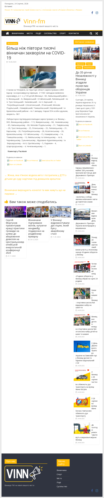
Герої (89, 64)
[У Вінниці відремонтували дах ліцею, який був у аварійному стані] (60, 207)
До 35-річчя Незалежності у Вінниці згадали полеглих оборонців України (86, 82)
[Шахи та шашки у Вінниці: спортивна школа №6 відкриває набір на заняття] (82, 289)
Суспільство (50, 33)
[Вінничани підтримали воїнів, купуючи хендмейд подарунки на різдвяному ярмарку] (38, 207)
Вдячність (80, 64)
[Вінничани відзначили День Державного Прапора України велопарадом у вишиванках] (82, 210)
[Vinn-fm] (7, 33)
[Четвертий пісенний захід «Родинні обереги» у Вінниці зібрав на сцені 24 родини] (82, 262)
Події (38, 33)
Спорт (63, 33)
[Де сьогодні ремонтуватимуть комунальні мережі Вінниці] (82, 424)
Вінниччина (18, 33)
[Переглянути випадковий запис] (96, 33)
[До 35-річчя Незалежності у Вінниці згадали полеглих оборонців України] (86, 47)
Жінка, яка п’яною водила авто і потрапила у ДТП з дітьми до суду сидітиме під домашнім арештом (35, 177)
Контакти (74, 33)
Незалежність (89, 68)
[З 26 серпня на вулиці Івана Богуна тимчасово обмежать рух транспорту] (82, 397)
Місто (30, 33)
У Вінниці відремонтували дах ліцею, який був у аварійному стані (60, 227)
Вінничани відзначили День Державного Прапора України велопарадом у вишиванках (42, 9)
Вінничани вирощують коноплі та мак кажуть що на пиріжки (35, 192)
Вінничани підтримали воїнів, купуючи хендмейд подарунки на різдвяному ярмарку (37, 228)
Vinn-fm (34, 21)
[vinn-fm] (24, 467)
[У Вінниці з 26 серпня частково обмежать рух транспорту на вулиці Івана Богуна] (82, 371)
